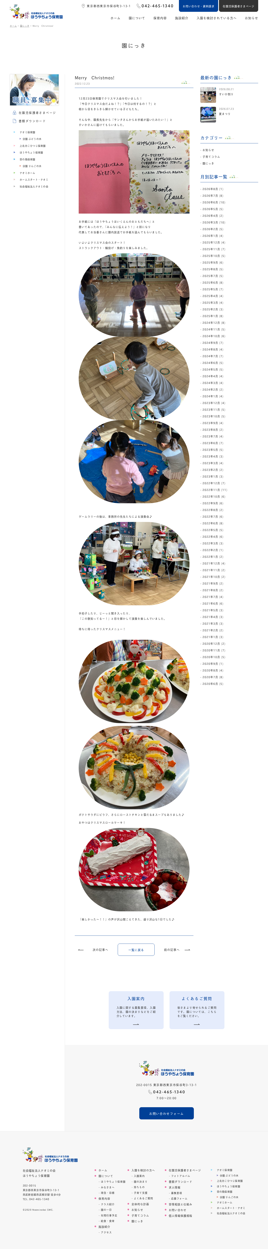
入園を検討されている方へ (217, 18)
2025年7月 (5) (212, 276)
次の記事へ (100, 950)
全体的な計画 (140, 1204)
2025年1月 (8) (212, 316)
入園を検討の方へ (143, 1170)
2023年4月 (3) (212, 456)
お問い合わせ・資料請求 (198, 6)
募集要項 (176, 1193)
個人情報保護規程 (180, 1215)
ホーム (115, 18)
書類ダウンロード (180, 1181)
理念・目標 (108, 1193)
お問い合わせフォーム (166, 1113)
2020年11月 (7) (213, 650)
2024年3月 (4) (212, 383)
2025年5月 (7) (212, 289)
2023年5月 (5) (212, 449)
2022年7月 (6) (212, 516)
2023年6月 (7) (212, 443)
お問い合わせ (177, 1210)
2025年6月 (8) (212, 282)
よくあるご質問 (143, 1198)
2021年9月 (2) (212, 583)
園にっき (208, 163)
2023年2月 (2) (212, 469)
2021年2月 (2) (212, 630)
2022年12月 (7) (213, 483)
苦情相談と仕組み (180, 1204)
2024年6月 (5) (212, 362)
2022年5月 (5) (212, 530)
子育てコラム (211, 156)
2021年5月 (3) (212, 610)
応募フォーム (179, 1198)
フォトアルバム (180, 1176)
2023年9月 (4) (212, 423)
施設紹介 (181, 18)
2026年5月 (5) (212, 209)
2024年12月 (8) (213, 322)
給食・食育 (108, 1221)
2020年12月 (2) (213, 643)
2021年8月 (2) (212, 590)
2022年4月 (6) (212, 536)
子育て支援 (141, 1193)
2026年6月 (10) (213, 202)
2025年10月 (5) (213, 255)
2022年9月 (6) (212, 503)
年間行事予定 (109, 1215)
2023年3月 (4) (212, 463)
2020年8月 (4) (212, 670)
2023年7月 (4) (212, 436)
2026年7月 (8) (212, 195)
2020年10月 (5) (213, 657)
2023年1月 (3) (212, 476)
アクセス (106, 1232)
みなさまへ (108, 1187)
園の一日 (106, 1209)
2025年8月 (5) (212, 269)
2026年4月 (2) (212, 215)
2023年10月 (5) (213, 416)
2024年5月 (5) (212, 369)
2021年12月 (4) (213, 563)
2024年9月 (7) (212, 342)
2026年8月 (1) (212, 189)
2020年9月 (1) (212, 663)
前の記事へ (172, 950)
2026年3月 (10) (213, 222)
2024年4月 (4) (212, 376)
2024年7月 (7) (212, 356)
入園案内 (139, 1176)
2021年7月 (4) (212, 597)
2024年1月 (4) (212, 396)
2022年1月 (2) (212, 556)
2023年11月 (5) (213, 409)
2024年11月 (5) (213, 329)
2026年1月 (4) (212, 235)
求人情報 (174, 1187)
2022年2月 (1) (212, 550)
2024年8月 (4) (212, 349)
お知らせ (251, 18)
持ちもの (139, 1187)
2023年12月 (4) (213, 403)
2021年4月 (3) (212, 617)
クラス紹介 (108, 1204)
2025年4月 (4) (212, 296)
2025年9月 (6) (212, 262)
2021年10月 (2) (213, 576)
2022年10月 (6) (213, 496)
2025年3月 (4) (212, 302)
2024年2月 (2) (212, 389)
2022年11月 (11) (214, 490)
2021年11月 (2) (213, 570)
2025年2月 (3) (212, 309)
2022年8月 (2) (212, 510)
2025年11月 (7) (213, 249)
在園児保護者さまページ (238, 6)
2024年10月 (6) (213, 336)
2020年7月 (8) (212, 677)
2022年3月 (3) (212, 543)
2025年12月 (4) (213, 242)
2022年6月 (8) (212, 523)
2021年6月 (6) (212, 603)
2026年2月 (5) (212, 229)
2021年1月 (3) (212, 637)
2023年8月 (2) (212, 429)
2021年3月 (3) (212, 623)
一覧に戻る (136, 950)
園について (137, 18)
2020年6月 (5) (212, 683)
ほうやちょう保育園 (113, 1181)
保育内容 (160, 18)
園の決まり (141, 1181)
